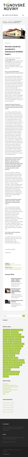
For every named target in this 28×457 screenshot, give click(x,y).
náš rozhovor (17, 348)
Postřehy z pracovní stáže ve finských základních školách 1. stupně (16, 291)
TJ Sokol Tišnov (7, 369)
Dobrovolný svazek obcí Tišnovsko (10, 389)
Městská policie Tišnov (8, 348)
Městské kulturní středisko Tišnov (10, 385)
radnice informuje (7, 360)
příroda (15, 358)
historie (5, 339)
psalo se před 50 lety (8, 358)
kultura (5, 341)
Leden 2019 (8, 43)
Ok (23, 315)
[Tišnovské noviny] (14, 10)
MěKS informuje (7, 346)
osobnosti (17, 351)
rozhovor (5, 362)
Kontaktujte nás (6, 454)
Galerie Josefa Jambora (9, 337)
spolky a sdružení (7, 365)
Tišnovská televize (7, 388)
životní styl (6, 376)
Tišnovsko (16, 367)
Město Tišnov (5, 383)
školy (17, 374)
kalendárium (11, 339)
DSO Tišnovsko (14, 332)
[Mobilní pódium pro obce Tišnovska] (7, 302)
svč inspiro (12, 263)
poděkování (11, 355)
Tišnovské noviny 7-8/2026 (8, 402)
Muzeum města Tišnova (19, 344)
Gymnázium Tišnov (19, 337)
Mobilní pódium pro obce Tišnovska (17, 301)
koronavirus (18, 339)
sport (14, 365)
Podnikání (6, 355)
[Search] (23, 15)
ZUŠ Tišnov (12, 374)
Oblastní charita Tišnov (8, 351)
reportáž (22, 360)
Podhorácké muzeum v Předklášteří (11, 353)
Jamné (4, 394)
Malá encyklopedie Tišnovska (14, 341)
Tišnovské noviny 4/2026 (8, 409)
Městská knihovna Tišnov (17, 346)
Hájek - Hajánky (6, 392)
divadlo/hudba (7, 332)
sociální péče (16, 362)
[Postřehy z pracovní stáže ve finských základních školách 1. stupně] (7, 290)
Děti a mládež (6, 334)
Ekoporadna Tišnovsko (16, 334)
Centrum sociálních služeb (16, 330)
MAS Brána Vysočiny (8, 344)
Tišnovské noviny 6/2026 (8, 405)
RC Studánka (15, 360)
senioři (10, 362)
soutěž (22, 362)
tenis (5, 367)
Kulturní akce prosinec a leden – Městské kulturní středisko (16, 280)
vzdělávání (6, 374)
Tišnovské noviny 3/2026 (8, 412)
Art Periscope (6, 330)
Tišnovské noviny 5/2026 (8, 407)
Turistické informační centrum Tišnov (11, 372)
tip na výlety (10, 367)
